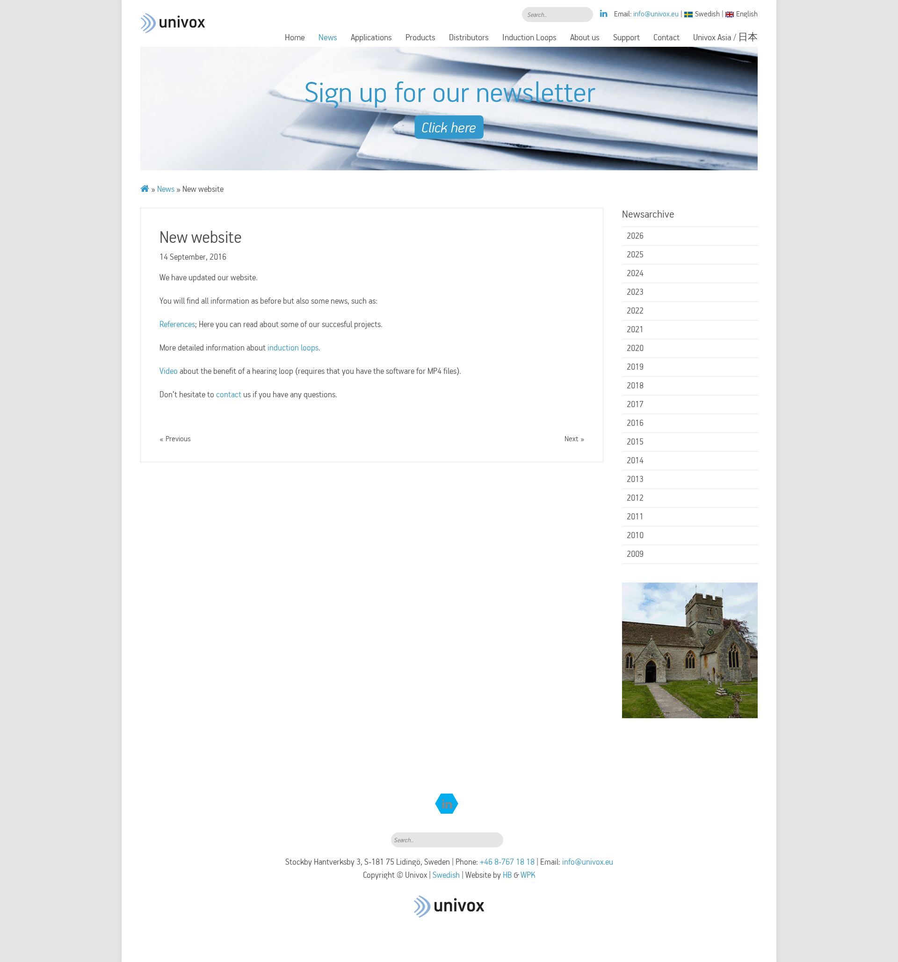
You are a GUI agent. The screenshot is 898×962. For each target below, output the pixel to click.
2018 (635, 385)
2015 (635, 441)
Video (169, 371)
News (328, 37)
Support (626, 37)
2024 (635, 273)
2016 (635, 423)
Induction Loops (529, 37)
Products (420, 37)
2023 (635, 292)
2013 (635, 479)
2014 (635, 460)
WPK (528, 875)
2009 (635, 554)
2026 (635, 235)
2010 (635, 535)
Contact (666, 37)
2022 (635, 310)
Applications (371, 37)
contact (229, 394)
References (177, 324)
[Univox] (173, 11)
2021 (635, 329)
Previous (178, 439)
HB (507, 875)
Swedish (707, 14)
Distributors (469, 37)
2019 (635, 367)
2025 (635, 254)
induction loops (293, 347)
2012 (635, 498)
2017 (635, 404)
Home (295, 37)
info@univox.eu (656, 14)
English (747, 14)
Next (571, 439)
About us (585, 37)
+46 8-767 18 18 (507, 862)
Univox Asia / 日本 (725, 37)
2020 (635, 348)
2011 (635, 516)
